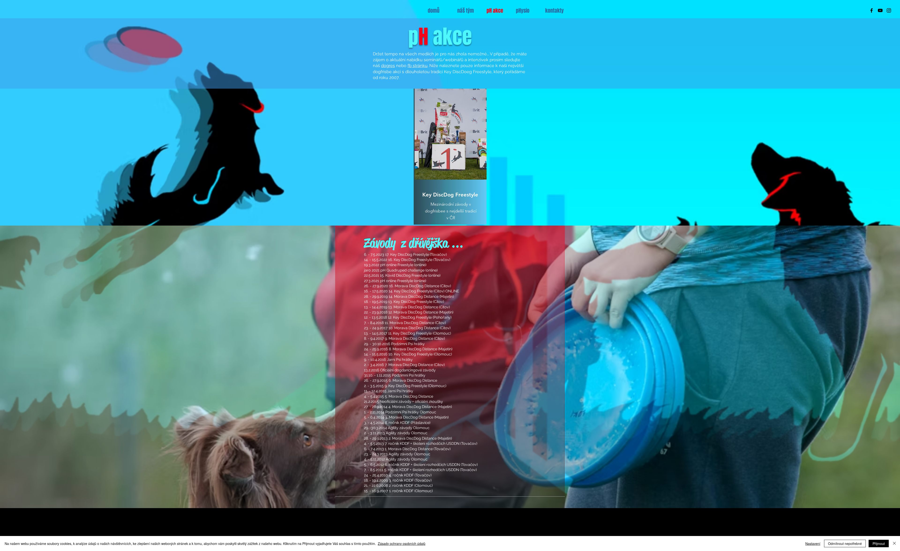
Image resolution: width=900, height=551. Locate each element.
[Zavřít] (894, 543)
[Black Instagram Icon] (889, 10)
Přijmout (879, 543)
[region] (450, 157)
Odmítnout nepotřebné (845, 543)
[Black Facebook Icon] (871, 10)
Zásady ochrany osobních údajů (401, 543)
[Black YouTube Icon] (880, 10)
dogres (388, 65)
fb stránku (418, 65)
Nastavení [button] (812, 543)
